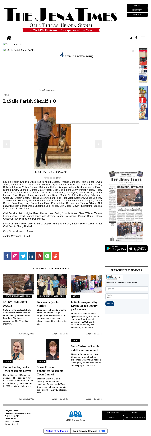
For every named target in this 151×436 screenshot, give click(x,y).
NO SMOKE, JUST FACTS (15, 303)
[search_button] (131, 37)
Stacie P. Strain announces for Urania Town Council (50, 371)
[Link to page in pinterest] (39, 256)
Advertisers (113, 413)
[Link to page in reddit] (55, 256)
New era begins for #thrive (48, 303)
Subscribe (137, 10)
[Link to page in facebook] (7, 256)
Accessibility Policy (135, 418)
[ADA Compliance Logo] (75, 417)
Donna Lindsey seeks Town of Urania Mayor (17, 369)
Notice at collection (57, 430)
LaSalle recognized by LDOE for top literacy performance (84, 305)
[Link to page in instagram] (15, 256)
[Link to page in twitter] (23, 256)
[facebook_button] (136, 37)
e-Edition (137, 15)
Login (137, 6)
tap (142, 38)
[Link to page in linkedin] (31, 256)
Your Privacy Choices (85, 430)
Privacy (113, 418)
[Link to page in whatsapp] (47, 256)
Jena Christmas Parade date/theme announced (85, 348)
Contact (135, 413)
